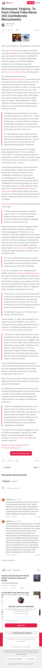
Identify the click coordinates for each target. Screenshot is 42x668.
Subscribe (31, 3)
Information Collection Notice (24, 639)
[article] (21, 582)
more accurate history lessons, (16, 72)
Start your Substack (16, 659)
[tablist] (10, 481)
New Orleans (13, 50)
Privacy (30, 652)
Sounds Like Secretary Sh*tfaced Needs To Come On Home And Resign (15, 578)
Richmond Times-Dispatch (12, 445)
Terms (36, 652)
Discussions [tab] (16, 570)
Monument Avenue (18, 79)
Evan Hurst (13, 585)
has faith (10, 204)
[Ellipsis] (39, 499)
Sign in (38, 3)
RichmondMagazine (12, 448)
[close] (36, 597)
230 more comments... (9, 560)
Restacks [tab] (14, 481)
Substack (11, 664)
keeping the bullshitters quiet (27, 273)
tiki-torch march (20, 248)
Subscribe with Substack (22, 633)
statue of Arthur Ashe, (20, 438)
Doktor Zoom (10, 23)
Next (35, 467)
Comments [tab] (6, 481)
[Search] (38, 570)
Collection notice (21, 654)
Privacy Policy (21, 641)
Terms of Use (30, 637)
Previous (7, 467)
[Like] (3, 30)
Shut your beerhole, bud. (10, 583)
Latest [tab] (9, 570)
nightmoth (9, 499)
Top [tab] (4, 570)
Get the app (31, 659)
